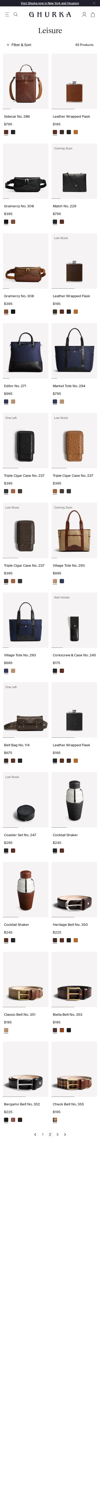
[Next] (65, 1134)
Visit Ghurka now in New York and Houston (50, 3)
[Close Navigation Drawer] (94, 3)
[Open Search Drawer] (16, 14)
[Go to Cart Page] (93, 14)
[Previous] (35, 1134)
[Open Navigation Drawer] (7, 14)
